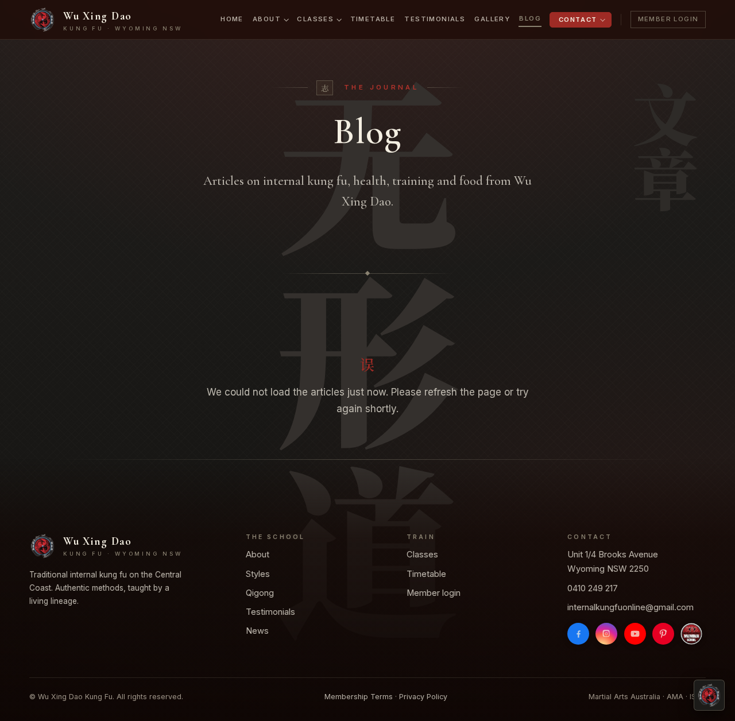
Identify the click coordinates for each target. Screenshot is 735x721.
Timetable (372, 19)
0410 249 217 (592, 588)
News (257, 631)
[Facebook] (578, 634)
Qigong (260, 593)
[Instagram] (607, 634)
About (267, 19)
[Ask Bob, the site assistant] (709, 695)
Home (231, 19)
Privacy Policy (423, 696)
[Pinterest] (663, 634)
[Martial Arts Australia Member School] (691, 634)
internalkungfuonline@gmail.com (630, 607)
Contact (578, 19)
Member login (434, 593)
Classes (315, 19)
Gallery (492, 19)
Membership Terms (358, 696)
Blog (530, 18)
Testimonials (434, 19)
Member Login (668, 19)
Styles (258, 574)
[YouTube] (635, 634)
